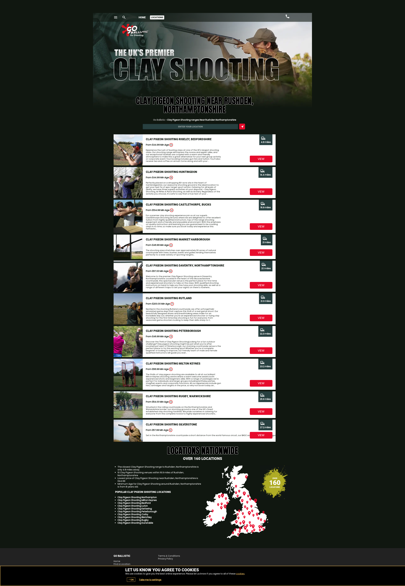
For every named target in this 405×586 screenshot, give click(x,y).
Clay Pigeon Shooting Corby (133, 514)
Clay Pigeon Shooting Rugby (133, 520)
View (261, 159)
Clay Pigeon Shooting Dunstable (135, 522)
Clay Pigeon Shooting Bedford (134, 503)
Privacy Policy (165, 558)
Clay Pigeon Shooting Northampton (137, 497)
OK (131, 579)
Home (142, 17)
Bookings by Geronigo (236, 31)
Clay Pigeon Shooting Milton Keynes (137, 500)
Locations (157, 17)
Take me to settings (150, 579)
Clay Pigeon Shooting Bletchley (135, 517)
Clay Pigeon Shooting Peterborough (137, 511)
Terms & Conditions (169, 555)
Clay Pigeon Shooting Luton (133, 505)
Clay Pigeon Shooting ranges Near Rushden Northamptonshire (201, 119)
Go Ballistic (159, 119)
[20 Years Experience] (272, 31)
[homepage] (179, 30)
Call (287, 16)
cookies (240, 573)
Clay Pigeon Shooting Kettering (135, 508)
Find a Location (122, 564)
